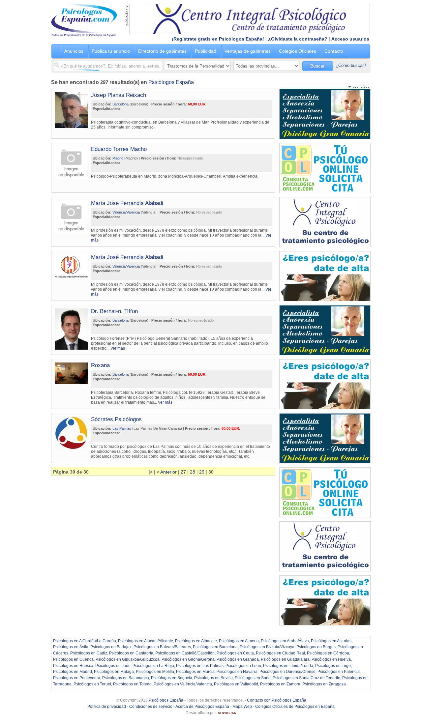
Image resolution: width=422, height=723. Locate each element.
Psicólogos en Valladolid (236, 684)
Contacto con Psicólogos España (276, 700)
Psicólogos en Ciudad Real (280, 653)
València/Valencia (126, 212)
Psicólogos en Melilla (155, 672)
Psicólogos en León (243, 666)
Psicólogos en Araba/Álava (285, 641)
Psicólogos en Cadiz (88, 653)
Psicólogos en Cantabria (131, 653)
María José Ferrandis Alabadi (127, 203)
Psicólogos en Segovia (171, 678)
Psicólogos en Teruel (92, 684)
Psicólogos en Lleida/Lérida (288, 666)
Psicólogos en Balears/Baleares (162, 647)
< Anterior (167, 472)
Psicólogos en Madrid (72, 672)
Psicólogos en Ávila (70, 647)
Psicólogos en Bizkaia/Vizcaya (267, 647)
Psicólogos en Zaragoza (324, 684)
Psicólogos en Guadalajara (285, 659)
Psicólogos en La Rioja (153, 666)
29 (201, 472)
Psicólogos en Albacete (196, 641)
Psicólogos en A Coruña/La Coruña (84, 641)
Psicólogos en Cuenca (73, 659)
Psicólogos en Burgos (316, 647)
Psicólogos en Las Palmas (200, 666)
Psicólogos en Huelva (331, 659)
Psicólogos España (171, 82)
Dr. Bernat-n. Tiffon (114, 311)
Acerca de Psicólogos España (202, 707)
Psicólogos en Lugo (333, 666)
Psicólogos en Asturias (331, 641)
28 (192, 472)
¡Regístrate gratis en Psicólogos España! (218, 39)
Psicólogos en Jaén (113, 666)
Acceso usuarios (350, 39)
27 (183, 472)
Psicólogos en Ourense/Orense (287, 672)
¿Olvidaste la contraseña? (297, 39)
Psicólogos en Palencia (338, 672)
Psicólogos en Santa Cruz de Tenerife (306, 678)
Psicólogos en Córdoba (328, 653)
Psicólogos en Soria (253, 678)
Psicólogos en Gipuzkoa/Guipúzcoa (128, 659)
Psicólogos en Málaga (114, 672)
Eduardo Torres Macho (119, 149)
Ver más (117, 348)
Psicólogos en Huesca (73, 666)
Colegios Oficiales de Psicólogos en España (295, 707)
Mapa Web (242, 707)
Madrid (117, 158)
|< (151, 472)
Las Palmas (121, 428)
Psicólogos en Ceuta (235, 653)
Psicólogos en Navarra (237, 672)
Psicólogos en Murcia (195, 672)
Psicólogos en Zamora (280, 684)
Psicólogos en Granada (238, 659)
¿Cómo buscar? (351, 65)
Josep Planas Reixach (118, 95)
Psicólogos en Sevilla (213, 678)
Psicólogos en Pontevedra (76, 678)
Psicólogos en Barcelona (215, 647)
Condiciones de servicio (150, 707)
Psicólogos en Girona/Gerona (188, 659)
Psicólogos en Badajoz (111, 647)
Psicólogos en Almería (239, 641)
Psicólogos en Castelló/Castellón (185, 653)
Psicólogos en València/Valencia (183, 684)
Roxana (100, 365)
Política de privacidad (106, 707)
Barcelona (120, 104)
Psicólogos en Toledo (132, 684)
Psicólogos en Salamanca (125, 678)
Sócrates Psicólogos (116, 419)
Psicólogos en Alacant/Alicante (145, 641)
